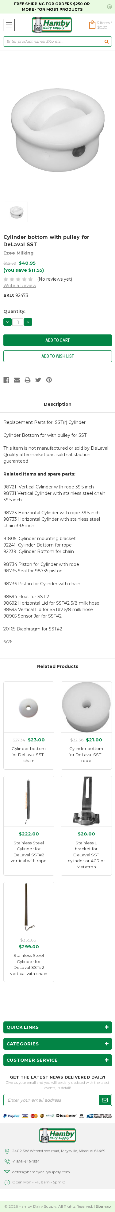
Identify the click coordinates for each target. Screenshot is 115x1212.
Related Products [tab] (57, 666)
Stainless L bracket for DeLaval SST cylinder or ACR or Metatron (86, 854)
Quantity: (14, 311)
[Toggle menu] (9, 25)
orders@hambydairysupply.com (41, 1172)
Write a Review (19, 285)
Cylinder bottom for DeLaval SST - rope (86, 754)
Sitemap (103, 1206)
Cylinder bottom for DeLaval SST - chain (28, 754)
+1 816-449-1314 (26, 1161)
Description (57, 404)
